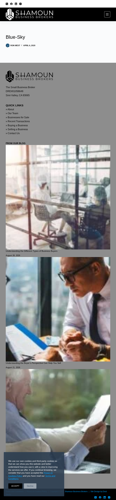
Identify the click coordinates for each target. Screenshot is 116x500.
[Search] (109, 4)
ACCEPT (15, 486)
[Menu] (107, 14)
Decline (30, 486)
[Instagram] (20, 4)
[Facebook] (11, 4)
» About (10, 109)
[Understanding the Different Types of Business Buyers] (58, 197)
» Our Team (12, 113)
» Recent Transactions (18, 121)
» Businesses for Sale (17, 117)
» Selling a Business (17, 129)
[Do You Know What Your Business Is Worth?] (58, 421)
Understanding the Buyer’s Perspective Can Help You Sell (33, 363)
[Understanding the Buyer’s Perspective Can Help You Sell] (58, 309)
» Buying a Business (17, 125)
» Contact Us (13, 133)
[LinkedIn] (16, 4)
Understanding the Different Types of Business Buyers (31, 251)
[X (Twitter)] (7, 4)
